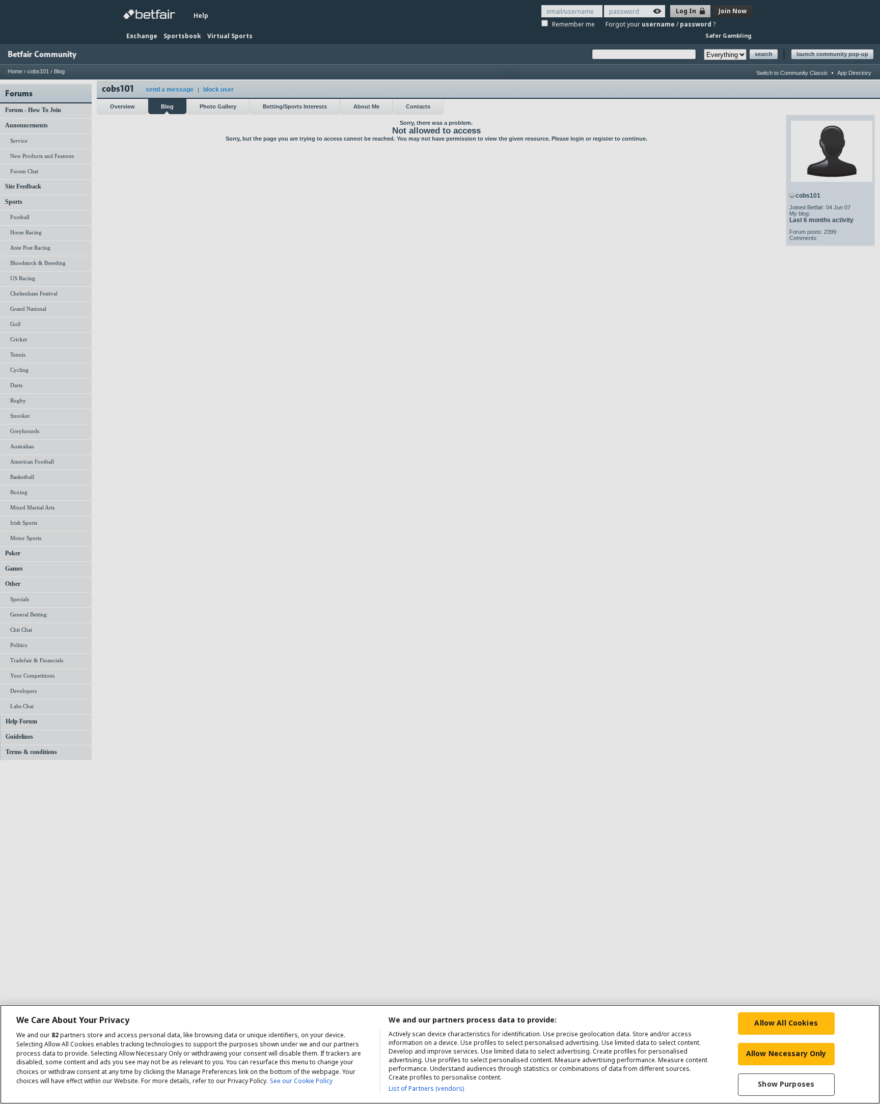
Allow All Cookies (785, 1023)
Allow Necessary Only (786, 1053)
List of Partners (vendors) (426, 1088)
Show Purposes (786, 1084)
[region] (440, 1054)
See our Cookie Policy (301, 1080)
